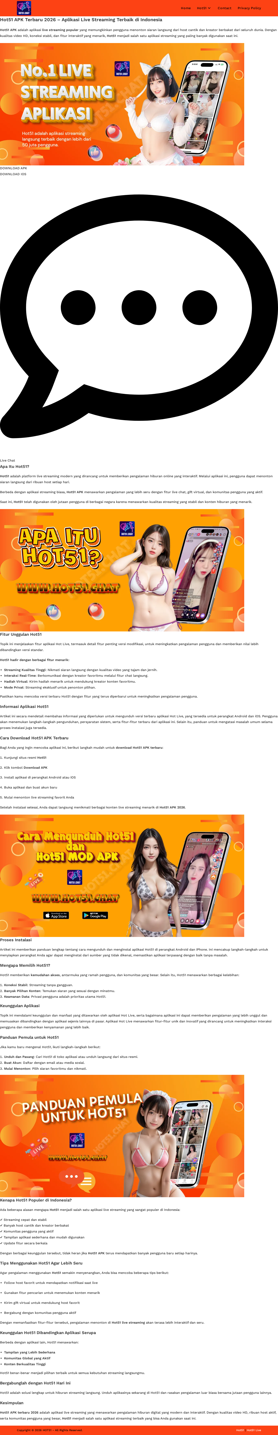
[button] (13, 168)
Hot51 (181, 975)
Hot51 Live (254, 1430)
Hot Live (125, 1021)
